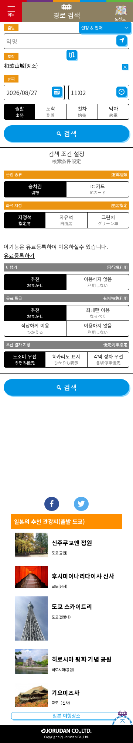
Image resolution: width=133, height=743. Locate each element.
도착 (11, 56)
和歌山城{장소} (21, 65)
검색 (70, 133)
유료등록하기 (19, 255)
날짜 (11, 79)
